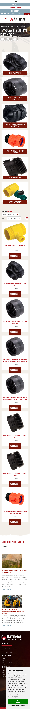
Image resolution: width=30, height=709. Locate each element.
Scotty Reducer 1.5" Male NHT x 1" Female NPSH (15, 474)
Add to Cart (14, 256)
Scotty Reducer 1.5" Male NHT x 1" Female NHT (15, 436)
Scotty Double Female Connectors (15, 98)
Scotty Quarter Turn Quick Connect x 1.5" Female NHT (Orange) (15, 512)
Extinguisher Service (15, 8)
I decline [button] (18, 702)
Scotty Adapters (15, 73)
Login (26, 14)
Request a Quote (6, 648)
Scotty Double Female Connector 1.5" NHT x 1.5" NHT (15, 322)
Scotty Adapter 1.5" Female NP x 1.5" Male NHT (15, 284)
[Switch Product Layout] (26, 218)
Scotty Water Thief (15, 202)
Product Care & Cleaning (8, 664)
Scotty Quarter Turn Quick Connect (15, 151)
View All (5, 546)
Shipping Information (7, 662)
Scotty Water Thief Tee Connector (15, 246)
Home (3, 26)
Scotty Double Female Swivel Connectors (15, 125)
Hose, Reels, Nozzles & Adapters (15, 26)
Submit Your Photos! (7, 652)
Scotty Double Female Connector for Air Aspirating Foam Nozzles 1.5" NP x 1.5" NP (15, 360)
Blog (3, 650)
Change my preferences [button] (18, 705)
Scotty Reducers (15, 177)
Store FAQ (4, 660)
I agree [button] (18, 700)
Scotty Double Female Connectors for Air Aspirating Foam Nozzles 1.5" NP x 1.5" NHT (15, 398)
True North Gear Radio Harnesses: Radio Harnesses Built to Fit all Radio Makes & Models (14, 611)
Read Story (6, 589)
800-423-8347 (15, 11)
